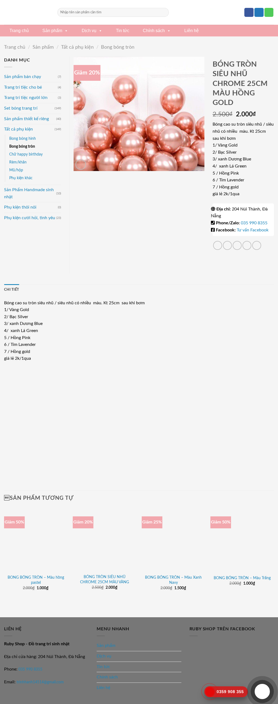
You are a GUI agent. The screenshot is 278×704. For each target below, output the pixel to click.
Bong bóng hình (22, 139)
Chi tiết (11, 289)
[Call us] (269, 12)
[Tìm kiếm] (163, 12)
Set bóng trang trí (20, 108)
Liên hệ (191, 30)
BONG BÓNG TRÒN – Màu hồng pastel (36, 580)
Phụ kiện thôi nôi (20, 207)
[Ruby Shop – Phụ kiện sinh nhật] (26, 12)
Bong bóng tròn (117, 47)
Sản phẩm (52, 30)
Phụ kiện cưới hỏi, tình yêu (29, 218)
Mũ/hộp (16, 170)
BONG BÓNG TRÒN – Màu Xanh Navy (173, 580)
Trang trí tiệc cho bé (23, 87)
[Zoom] (80, 164)
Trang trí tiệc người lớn (26, 97)
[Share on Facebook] (217, 245)
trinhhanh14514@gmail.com (40, 682)
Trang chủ (19, 30)
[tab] (11, 289)
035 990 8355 (254, 223)
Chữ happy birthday (26, 154)
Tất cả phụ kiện (77, 47)
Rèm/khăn (18, 162)
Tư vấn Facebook (252, 230)
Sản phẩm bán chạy (22, 77)
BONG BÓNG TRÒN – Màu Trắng (242, 578)
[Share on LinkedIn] (256, 245)
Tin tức (122, 30)
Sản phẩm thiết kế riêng (26, 119)
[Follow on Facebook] (249, 12)
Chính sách (154, 30)
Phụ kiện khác (21, 178)
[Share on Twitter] (227, 245)
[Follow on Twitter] (259, 12)
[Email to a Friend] (237, 245)
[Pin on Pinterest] (246, 245)
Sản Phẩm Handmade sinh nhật (29, 193)
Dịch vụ (89, 30)
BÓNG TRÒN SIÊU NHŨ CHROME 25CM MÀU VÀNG (104, 579)
